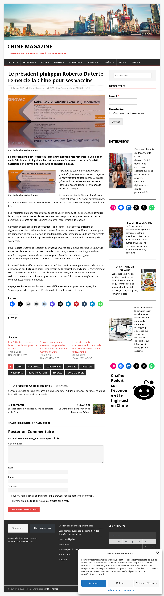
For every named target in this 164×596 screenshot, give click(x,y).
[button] (157, 553)
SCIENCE (92, 62)
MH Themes (52, 589)
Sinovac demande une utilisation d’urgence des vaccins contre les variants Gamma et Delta (53, 347)
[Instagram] (113, 207)
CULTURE (11, 62)
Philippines (17, 372)
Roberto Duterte (38, 372)
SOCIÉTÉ (107, 62)
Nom (10, 467)
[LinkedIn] (128, 207)
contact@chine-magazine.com (22, 538)
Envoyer (116, 121)
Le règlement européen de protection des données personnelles (79, 532)
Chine (19, 366)
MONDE (58, 62)
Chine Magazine (37, 87)
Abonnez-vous (42, 528)
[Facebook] (121, 207)
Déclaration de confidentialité (120, 590)
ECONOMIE (28, 62)
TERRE (135, 62)
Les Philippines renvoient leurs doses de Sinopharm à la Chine (22, 345)
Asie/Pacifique (68, 87)
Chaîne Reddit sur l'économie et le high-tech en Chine (120, 390)
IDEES (44, 62)
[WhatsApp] (152, 207)
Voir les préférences (146, 583)
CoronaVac (34, 366)
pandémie (87, 366)
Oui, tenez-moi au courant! (129, 113)
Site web (12, 486)
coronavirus (54, 366)
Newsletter (116, 109)
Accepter (93, 583)
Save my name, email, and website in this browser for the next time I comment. (52, 495)
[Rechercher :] (132, 75)
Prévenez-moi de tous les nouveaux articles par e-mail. (40, 500)
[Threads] (136, 207)
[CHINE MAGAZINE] (82, 38)
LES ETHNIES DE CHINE (139, 222)
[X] (144, 207)
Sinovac (57, 372)
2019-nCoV (55, 87)
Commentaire (15, 443)
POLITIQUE (74, 62)
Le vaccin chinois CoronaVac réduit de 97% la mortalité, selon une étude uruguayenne (86, 347)
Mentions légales (67, 539)
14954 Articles (60, 385)
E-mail (11, 477)
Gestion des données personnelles (76, 525)
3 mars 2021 (18, 87)
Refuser (120, 583)
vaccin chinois (76, 372)
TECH (121, 62)
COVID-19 (71, 366)
